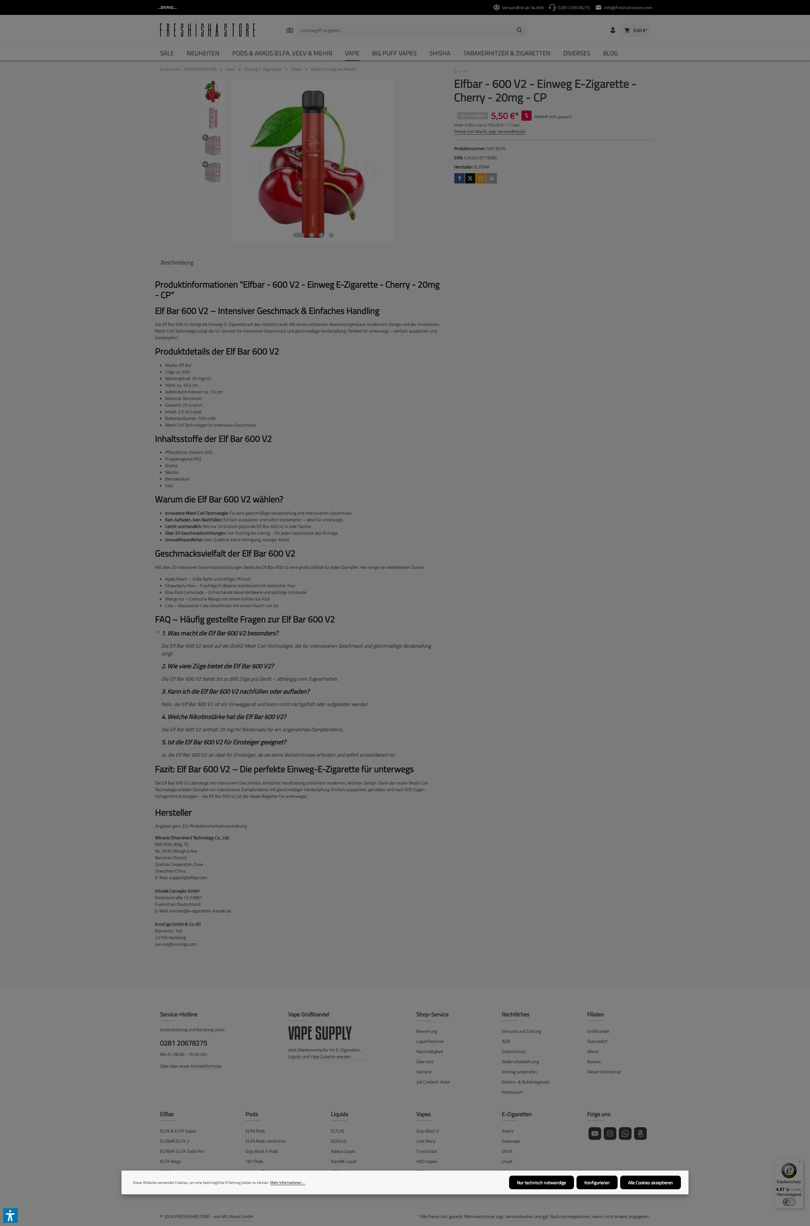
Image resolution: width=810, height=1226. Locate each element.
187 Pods (254, 1161)
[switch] (789, 1202)
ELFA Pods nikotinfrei (265, 1141)
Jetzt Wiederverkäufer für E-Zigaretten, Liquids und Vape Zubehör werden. (324, 1053)
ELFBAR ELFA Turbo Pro (182, 1151)
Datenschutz (514, 1051)
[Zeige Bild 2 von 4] (311, 235)
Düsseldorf (597, 1041)
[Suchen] (289, 30)
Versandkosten (519, 1216)
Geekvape (511, 1141)
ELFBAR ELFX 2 (174, 1141)
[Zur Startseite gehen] (207, 30)
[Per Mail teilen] (481, 178)
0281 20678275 (183, 1043)
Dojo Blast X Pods (262, 1151)
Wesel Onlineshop (604, 1071)
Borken (594, 1061)
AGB (506, 1041)
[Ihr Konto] (613, 30)
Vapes (423, 1114)
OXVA (507, 1151)
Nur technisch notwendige (541, 1182)
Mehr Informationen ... (287, 1182)
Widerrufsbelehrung (520, 1061)
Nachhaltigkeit (429, 1051)
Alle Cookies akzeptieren (650, 1182)
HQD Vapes (426, 1161)
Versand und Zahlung (521, 1031)
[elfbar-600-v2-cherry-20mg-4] (313, 161)
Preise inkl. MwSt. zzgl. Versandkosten (490, 131)
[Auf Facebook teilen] (459, 178)
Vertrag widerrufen (519, 1071)
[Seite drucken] (492, 178)
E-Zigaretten (517, 1114)
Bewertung (426, 1031)
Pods (252, 1114)
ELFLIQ (337, 1131)
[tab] (177, 262)
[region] (298, 161)
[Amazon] (640, 1133)
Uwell (507, 1161)
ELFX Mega (170, 1161)
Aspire (508, 1131)
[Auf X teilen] (470, 178)
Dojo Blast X (427, 1131)
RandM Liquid (343, 1161)
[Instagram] (610, 1133)
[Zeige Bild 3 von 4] (321, 235)
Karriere (423, 1071)
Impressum (512, 1092)
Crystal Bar (426, 1151)
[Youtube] (595, 1133)
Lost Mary (425, 1141)
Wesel (593, 1051)
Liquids (339, 1114)
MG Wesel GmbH (237, 1216)
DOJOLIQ (339, 1141)
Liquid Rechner (430, 1041)
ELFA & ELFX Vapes (178, 1131)
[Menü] (800, 1163)
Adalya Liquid (343, 1151)
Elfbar (167, 1114)
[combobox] (404, 30)
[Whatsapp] (625, 1133)
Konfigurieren (597, 1182)
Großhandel (598, 1031)
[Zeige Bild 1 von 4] (298, 235)
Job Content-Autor (433, 1081)
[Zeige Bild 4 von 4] (331, 235)
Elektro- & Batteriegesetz (526, 1081)
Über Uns (425, 1061)
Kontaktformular (206, 1066)
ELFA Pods (255, 1131)
